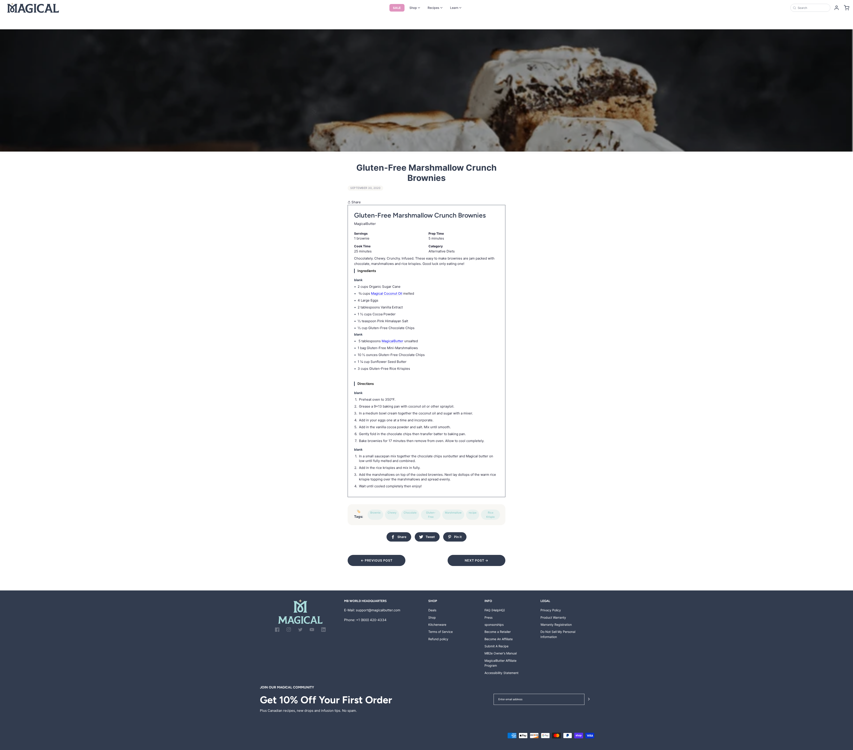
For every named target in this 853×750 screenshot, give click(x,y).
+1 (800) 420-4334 (371, 620)
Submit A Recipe (496, 646)
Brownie (375, 512)
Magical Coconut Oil (386, 293)
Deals (432, 610)
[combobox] (812, 8)
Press (488, 617)
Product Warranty (553, 617)
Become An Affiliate (498, 639)
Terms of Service (440, 632)
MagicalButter (392, 341)
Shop (413, 8)
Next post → (476, 560)
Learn (454, 8)
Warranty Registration (556, 624)
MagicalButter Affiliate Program (500, 663)
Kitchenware (437, 624)
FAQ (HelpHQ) (494, 610)
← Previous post (377, 560)
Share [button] (356, 202)
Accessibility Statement (501, 673)
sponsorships (494, 624)
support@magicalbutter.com (378, 610)
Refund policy (438, 639)
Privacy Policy (550, 610)
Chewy (392, 512)
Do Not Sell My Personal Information (557, 634)
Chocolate (410, 512)
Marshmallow (453, 512)
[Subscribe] (589, 699)
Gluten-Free (431, 514)
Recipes (433, 8)
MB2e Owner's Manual (500, 653)
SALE (397, 8)
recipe (472, 512)
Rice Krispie (490, 514)
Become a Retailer (497, 632)
